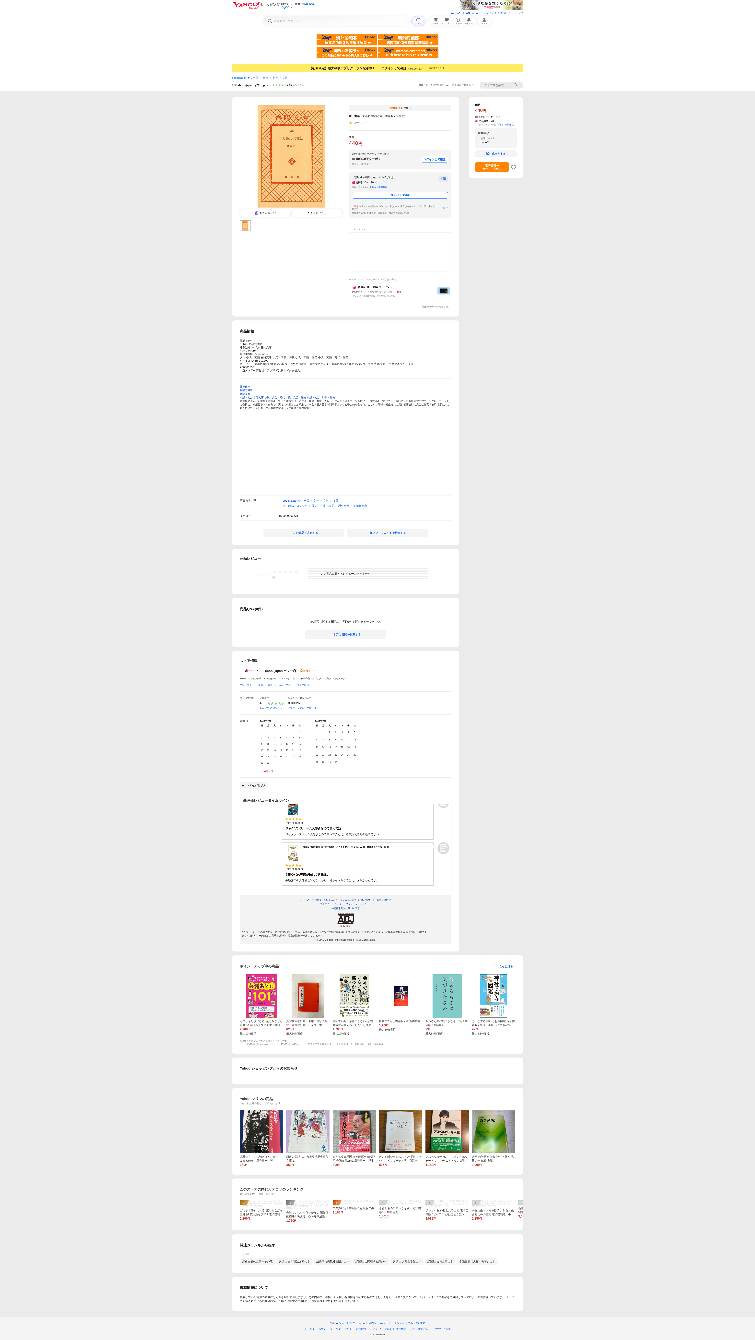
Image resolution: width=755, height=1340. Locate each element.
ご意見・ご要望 (442, 1329)
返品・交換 (285, 685)
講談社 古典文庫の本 (440, 1261)
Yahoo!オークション (392, 1323)
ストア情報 (303, 685)
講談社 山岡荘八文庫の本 (371, 1261)
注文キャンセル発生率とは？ (303, 708)
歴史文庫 (343, 505)
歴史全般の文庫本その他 (257, 1261)
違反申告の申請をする (437, 306)
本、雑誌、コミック (295, 505)
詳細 (443, 208)
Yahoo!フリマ (416, 1323)
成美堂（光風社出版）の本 (332, 1261)
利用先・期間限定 (378, 187)
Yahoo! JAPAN (460, 13)
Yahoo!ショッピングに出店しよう (492, 13)
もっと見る (506, 966)
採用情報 (401, 1329)
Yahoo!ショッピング (342, 1323)
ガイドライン (375, 1329)
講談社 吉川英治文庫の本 (294, 1261)
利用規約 (361, 1329)
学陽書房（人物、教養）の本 (477, 1261)
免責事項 (389, 1329)
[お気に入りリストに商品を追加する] (513, 167)
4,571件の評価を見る (271, 708)
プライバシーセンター (342, 1329)
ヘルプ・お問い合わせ (420, 1329)
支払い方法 (246, 685)
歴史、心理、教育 (323, 505)
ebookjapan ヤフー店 (245, 77)
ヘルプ (519, 13)
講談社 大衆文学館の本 (407, 1261)
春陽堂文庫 (360, 505)
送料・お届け (265, 685)
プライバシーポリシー (316, 1329)
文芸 (265, 77)
